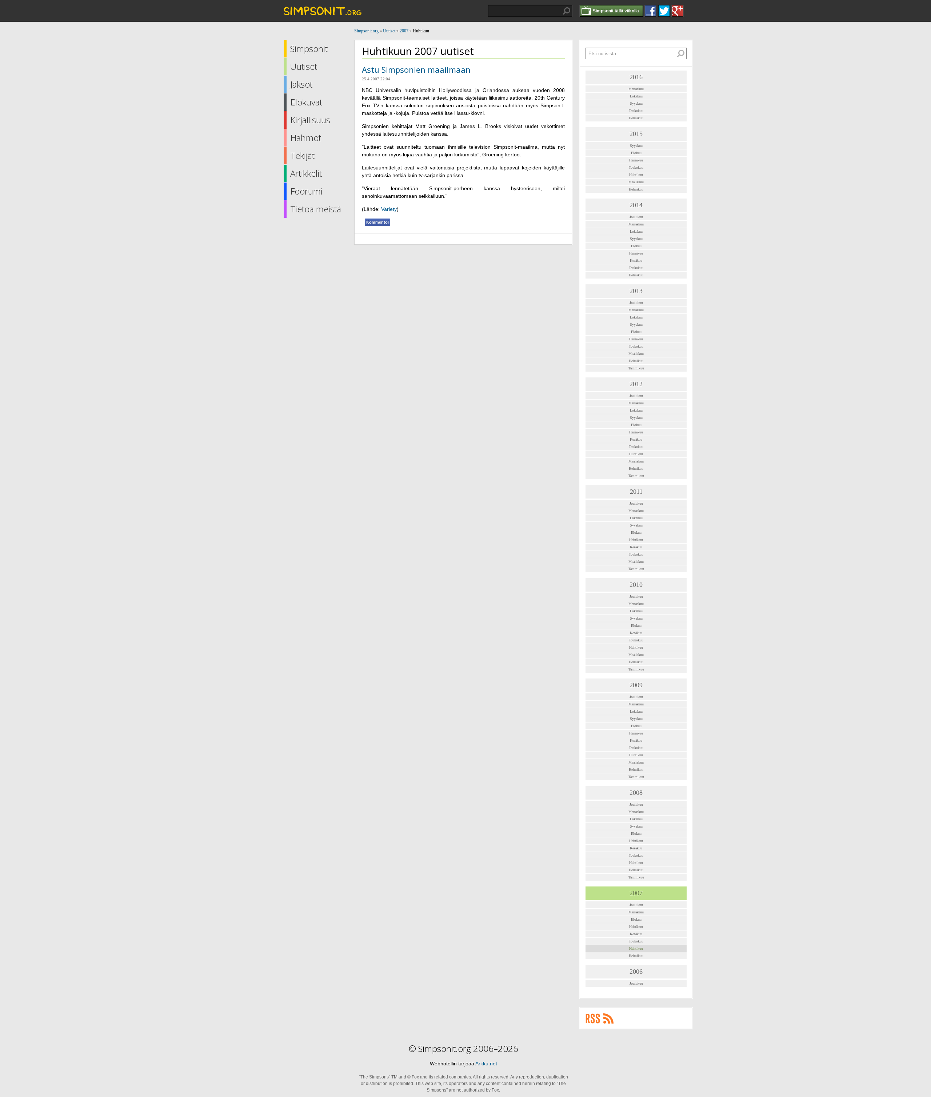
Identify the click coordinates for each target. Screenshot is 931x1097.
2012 (636, 384)
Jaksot (301, 84)
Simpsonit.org (366, 30)
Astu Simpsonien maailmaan (416, 69)
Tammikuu (636, 368)
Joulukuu (636, 217)
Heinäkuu (636, 160)
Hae (566, 10)
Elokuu (636, 153)
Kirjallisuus (310, 120)
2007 (404, 30)
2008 (636, 792)
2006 (636, 971)
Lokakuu (636, 96)
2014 (636, 205)
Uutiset (303, 66)
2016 (636, 77)
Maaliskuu (636, 182)
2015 (636, 133)
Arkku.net (486, 1063)
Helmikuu (636, 118)
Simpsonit (309, 49)
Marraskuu (636, 89)
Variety (389, 209)
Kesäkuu (636, 261)
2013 (636, 291)
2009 (636, 685)
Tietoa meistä (315, 209)
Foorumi (306, 191)
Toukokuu (636, 111)
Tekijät (302, 155)
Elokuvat (306, 102)
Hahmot (305, 138)
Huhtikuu (636, 175)
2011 (636, 491)
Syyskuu (636, 103)
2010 (636, 584)
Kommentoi (377, 222)
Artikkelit (306, 173)
